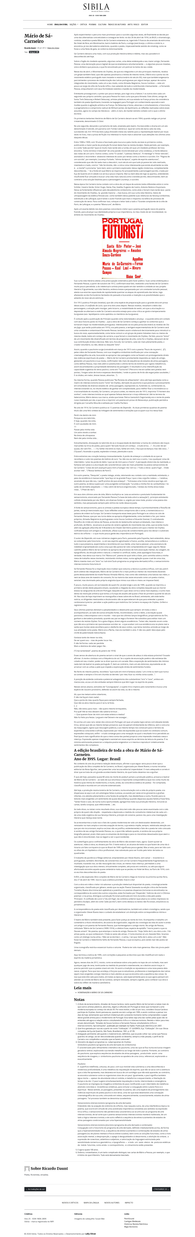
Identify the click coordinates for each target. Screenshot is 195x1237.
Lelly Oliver (90, 1233)
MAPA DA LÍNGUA (91, 1202)
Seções (73, 24)
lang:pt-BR (34, 52)
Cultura (102, 24)
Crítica (83, 24)
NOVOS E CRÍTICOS (70, 1202)
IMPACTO (129, 1202)
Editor (144, 24)
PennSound (129, 1218)
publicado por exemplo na (121, 1025)
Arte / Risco (133, 24)
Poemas (92, 24)
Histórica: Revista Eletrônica (136, 1224)
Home (50, 24)
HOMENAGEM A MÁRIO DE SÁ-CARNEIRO (95, 992)
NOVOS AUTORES (111, 1202)
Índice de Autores (117, 24)
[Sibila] (96, 7)
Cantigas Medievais (132, 1221)
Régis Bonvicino (131, 1226)
